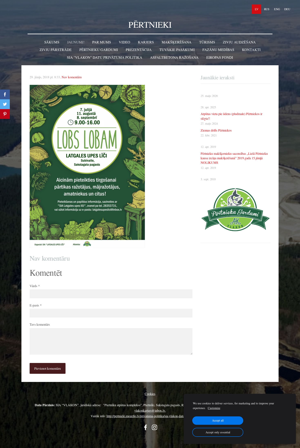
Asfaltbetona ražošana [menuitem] (174, 57)
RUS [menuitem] (266, 9)
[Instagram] (154, 427)
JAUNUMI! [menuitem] (75, 42)
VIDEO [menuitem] (124, 42)
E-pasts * (36, 305)
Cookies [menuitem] (150, 394)
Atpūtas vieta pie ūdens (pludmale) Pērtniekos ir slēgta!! (231, 116)
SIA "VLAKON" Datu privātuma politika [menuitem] (104, 57)
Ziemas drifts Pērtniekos (216, 130)
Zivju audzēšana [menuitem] (239, 42)
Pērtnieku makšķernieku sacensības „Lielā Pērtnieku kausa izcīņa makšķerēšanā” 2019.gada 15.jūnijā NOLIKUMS (234, 158)
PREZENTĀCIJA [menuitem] (139, 49)
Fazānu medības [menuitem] (218, 49)
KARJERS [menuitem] (146, 42)
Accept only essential (218, 432)
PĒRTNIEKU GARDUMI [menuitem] (98, 49)
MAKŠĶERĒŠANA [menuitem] (176, 42)
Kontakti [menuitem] (251, 49)
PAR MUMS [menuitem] (101, 42)
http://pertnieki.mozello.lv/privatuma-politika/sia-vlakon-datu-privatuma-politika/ (158, 416)
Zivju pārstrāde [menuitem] (56, 49)
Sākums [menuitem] (51, 42)
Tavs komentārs (40, 324)
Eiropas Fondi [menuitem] (219, 57)
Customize (214, 408)
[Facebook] (145, 427)
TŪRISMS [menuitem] (207, 42)
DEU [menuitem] (287, 9)
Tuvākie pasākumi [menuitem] (177, 49)
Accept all (218, 420)
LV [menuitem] (256, 9)
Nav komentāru (72, 77)
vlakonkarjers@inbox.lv (149, 410)
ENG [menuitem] (277, 9)
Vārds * (35, 286)
